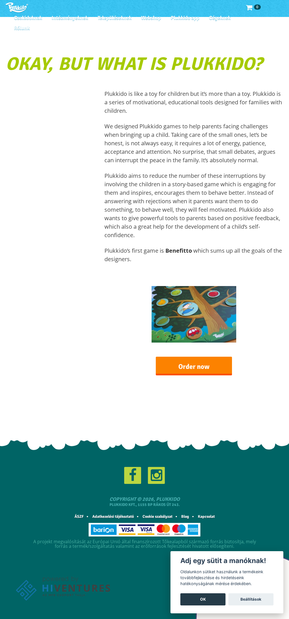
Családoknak (28, 18)
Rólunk (22, 28)
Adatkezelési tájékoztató (113, 516)
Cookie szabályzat (157, 516)
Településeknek (115, 18)
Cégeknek (220, 18)
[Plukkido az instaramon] (156, 475)
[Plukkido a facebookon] (132, 475)
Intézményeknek (70, 18)
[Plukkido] (17, 8)
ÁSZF (79, 516)
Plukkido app (185, 18)
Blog (185, 516)
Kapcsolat (206, 516)
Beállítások (250, 599)
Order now (193, 366)
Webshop (151, 18)
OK (203, 599)
